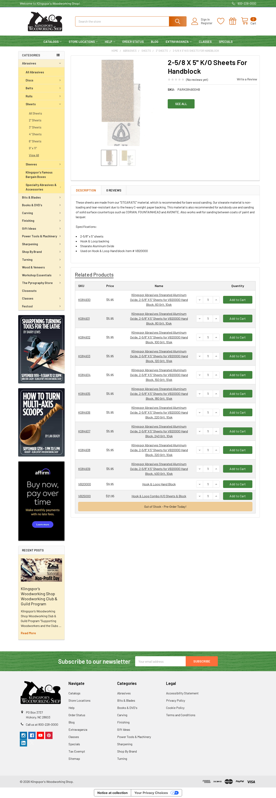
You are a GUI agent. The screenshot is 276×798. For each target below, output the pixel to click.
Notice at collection (112, 793)
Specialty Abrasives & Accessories (41, 187)
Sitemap (74, 758)
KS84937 (84, 431)
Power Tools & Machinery (39, 236)
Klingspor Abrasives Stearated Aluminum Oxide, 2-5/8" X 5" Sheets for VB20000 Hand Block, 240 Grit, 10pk (159, 431)
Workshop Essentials (37, 275)
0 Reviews (113, 190)
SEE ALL (181, 104)
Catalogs (51, 41)
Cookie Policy (175, 708)
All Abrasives (35, 72)
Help (108, 41)
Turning (27, 259)
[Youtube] (40, 735)
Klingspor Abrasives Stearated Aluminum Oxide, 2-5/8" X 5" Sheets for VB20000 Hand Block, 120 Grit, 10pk (159, 356)
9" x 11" (33, 148)
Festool (27, 306)
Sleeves (31, 164)
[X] (32, 742)
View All (34, 155)
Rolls (29, 96)
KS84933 (84, 356)
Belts (29, 88)
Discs (29, 80)
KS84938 (84, 450)
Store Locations (82, 41)
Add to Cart (238, 300)
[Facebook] (32, 735)
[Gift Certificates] (235, 21)
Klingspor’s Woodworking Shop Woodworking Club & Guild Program (39, 596)
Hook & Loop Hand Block (159, 484)
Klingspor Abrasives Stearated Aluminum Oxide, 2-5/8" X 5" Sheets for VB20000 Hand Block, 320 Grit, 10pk (159, 450)
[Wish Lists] (223, 21)
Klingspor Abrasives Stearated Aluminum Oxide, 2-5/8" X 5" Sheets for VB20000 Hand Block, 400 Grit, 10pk (159, 468)
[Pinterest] (49, 735)
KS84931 (84, 318)
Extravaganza (177, 41)
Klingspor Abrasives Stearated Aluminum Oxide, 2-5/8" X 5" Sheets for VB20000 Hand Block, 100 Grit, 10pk (159, 337)
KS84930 (84, 300)
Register (206, 23)
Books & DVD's (32, 205)
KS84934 (84, 375)
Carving (27, 213)
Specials (226, 41)
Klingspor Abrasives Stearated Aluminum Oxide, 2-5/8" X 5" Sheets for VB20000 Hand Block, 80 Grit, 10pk (159, 318)
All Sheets (35, 113)
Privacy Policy (175, 700)
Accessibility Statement (182, 693)
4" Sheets (35, 134)
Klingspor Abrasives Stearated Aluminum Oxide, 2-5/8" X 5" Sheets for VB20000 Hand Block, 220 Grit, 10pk (159, 412)
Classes (205, 41)
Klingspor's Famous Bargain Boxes (39, 174)
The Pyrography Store (37, 283)
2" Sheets (35, 120)
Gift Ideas (29, 228)
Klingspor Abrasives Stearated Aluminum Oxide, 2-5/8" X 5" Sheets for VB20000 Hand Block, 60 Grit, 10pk (159, 299)
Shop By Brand (32, 251)
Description (86, 190)
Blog (154, 41)
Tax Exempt (76, 751)
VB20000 (84, 484)
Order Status (133, 41)
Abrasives (29, 63)
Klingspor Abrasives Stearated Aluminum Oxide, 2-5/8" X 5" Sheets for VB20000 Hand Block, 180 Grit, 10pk (159, 393)
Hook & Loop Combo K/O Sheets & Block (159, 496)
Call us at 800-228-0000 (42, 724)
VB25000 (84, 496)
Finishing (28, 220)
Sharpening (30, 244)
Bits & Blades (31, 197)
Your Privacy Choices (151, 793)
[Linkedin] (23, 742)
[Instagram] (23, 735)
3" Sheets (35, 127)
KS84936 (84, 412)
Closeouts (29, 290)
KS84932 (84, 337)
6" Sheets (35, 141)
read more (28, 633)
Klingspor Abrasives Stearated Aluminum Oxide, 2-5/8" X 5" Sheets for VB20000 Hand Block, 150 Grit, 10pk (159, 375)
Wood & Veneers (33, 267)
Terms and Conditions (180, 715)
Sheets (31, 104)
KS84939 (84, 469)
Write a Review (247, 79)
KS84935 (84, 393)
